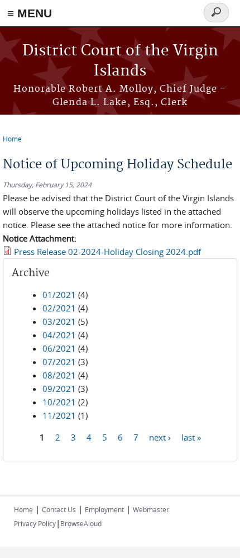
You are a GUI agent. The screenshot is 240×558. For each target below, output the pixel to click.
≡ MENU (29, 13)
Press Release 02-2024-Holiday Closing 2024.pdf (107, 251)
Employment (104, 509)
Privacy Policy (35, 523)
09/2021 (59, 388)
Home (12, 138)
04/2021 (59, 335)
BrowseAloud (81, 523)
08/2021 (59, 375)
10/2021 (59, 402)
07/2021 (59, 361)
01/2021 (59, 294)
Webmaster (151, 509)
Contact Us (59, 509)
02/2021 (59, 308)
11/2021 (59, 415)
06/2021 (59, 348)
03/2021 (59, 321)
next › (160, 437)
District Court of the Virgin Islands (120, 61)
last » (191, 437)
